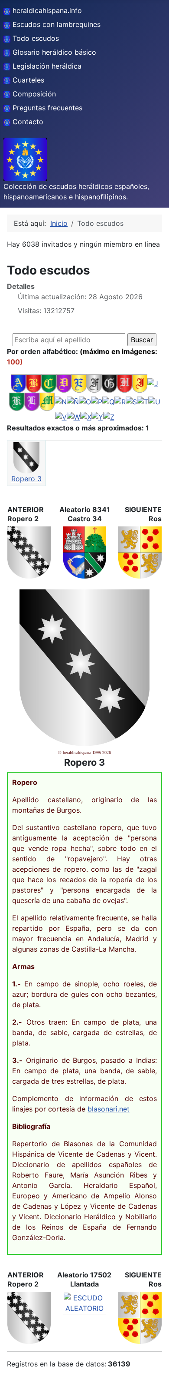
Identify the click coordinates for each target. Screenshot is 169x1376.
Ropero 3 (26, 478)
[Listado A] (18, 383)
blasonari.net (109, 1109)
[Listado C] (48, 383)
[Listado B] (33, 383)
